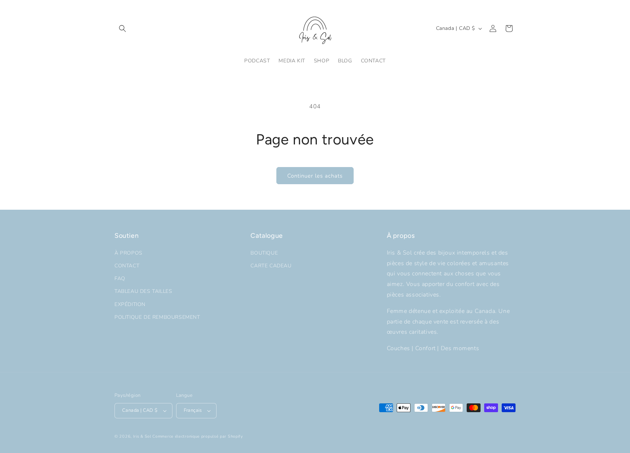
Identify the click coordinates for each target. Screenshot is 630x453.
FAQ (119, 278)
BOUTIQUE (264, 252)
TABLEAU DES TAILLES (143, 291)
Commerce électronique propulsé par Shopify (197, 436)
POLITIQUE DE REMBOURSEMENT (157, 317)
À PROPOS (128, 252)
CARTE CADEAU (270, 265)
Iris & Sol (142, 436)
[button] (122, 28)
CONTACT (126, 265)
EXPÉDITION (129, 304)
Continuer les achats (315, 175)
